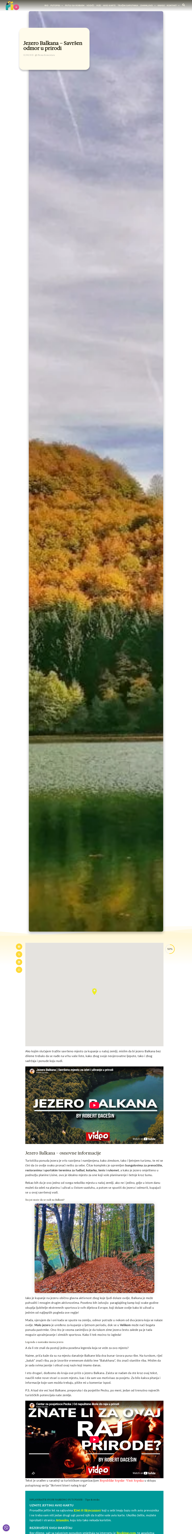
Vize (98, 5)
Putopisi (55, 5)
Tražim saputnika (128, 5)
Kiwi (77, 1510)
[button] (19, 947)
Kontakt (172, 5)
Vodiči (90, 5)
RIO (46, 5)
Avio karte (109, 5)
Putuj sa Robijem (74, 5)
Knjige (161, 5)
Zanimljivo (146, 5)
